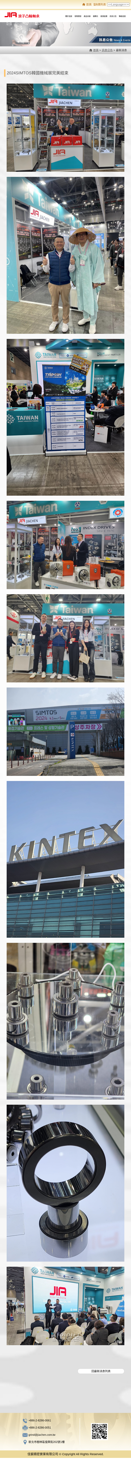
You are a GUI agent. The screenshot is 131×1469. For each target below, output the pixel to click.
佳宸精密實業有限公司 (24, 13)
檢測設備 (103, 16)
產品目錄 (87, 16)
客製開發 (78, 16)
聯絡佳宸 (122, 16)
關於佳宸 (68, 16)
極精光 (95, 16)
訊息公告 (113, 16)
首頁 (89, 4)
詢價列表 (100, 4)
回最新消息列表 (101, 1371)
